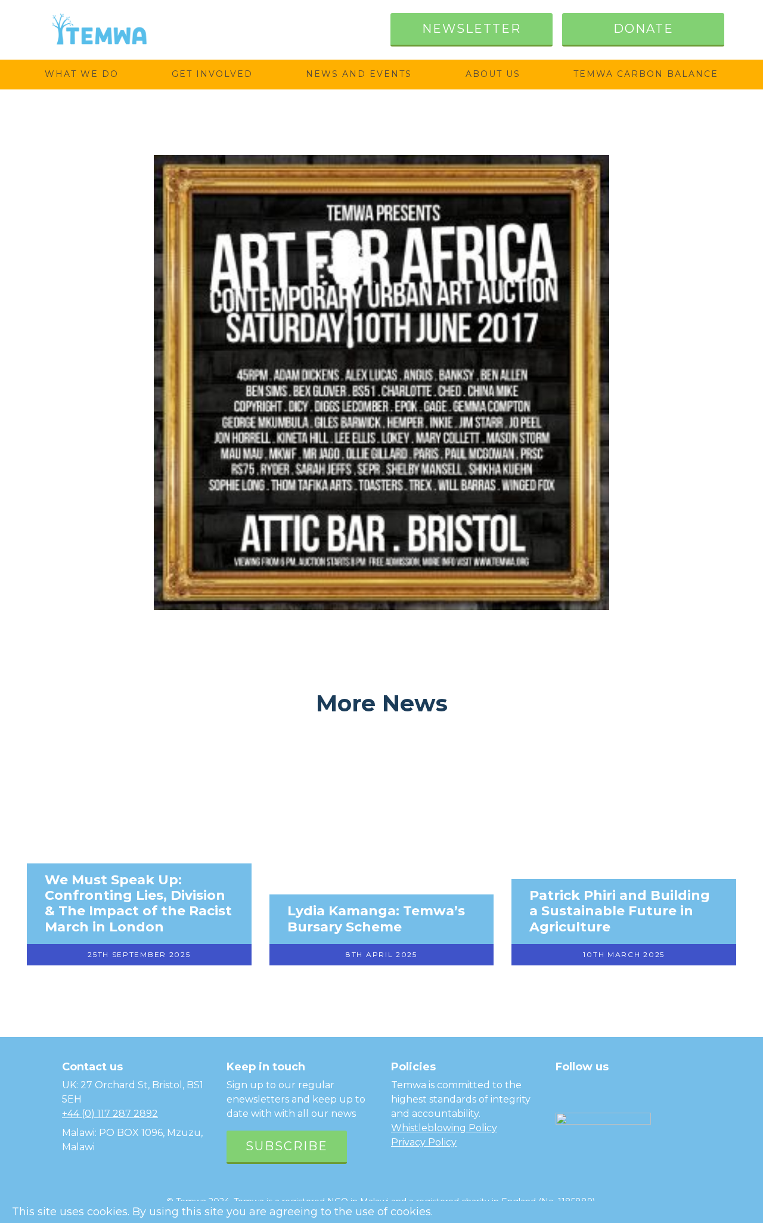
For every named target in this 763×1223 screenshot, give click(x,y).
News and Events (359, 74)
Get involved (212, 74)
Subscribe (287, 1146)
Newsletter (471, 28)
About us (493, 74)
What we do (82, 74)
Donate (643, 28)
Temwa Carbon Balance (645, 74)
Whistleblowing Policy (444, 1128)
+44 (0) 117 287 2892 (110, 1113)
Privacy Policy (424, 1142)
